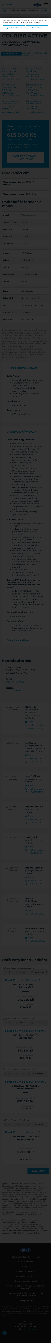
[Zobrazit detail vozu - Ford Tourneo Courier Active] (21, 967)
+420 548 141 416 (36, 789)
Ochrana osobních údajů (25, 1281)
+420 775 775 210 (36, 761)
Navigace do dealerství (25, 1271)
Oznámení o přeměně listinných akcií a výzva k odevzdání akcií (25, 1294)
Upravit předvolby (14, 28)
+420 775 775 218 (36, 883)
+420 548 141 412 (36, 880)
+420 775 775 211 (36, 728)
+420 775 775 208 (36, 822)
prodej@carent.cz (15, 681)
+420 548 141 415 (36, 725)
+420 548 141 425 (36, 850)
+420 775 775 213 (36, 792)
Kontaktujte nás (25, 1262)
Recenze (26, 1266)
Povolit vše (37, 28)
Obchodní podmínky (25, 1276)
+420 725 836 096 (36, 853)
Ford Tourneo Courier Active (26, 980)
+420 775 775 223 (36, 914)
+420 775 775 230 (36, 941)
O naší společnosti (25, 1300)
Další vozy (38, 1170)
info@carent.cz (29, 1329)
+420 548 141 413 (36, 758)
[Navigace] (46, 5)
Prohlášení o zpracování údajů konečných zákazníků (25, 1287)
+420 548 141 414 (17, 690)
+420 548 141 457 (36, 819)
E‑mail (31, 721)
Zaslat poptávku (25, 157)
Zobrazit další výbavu (18, 640)
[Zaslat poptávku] (30, 967)
